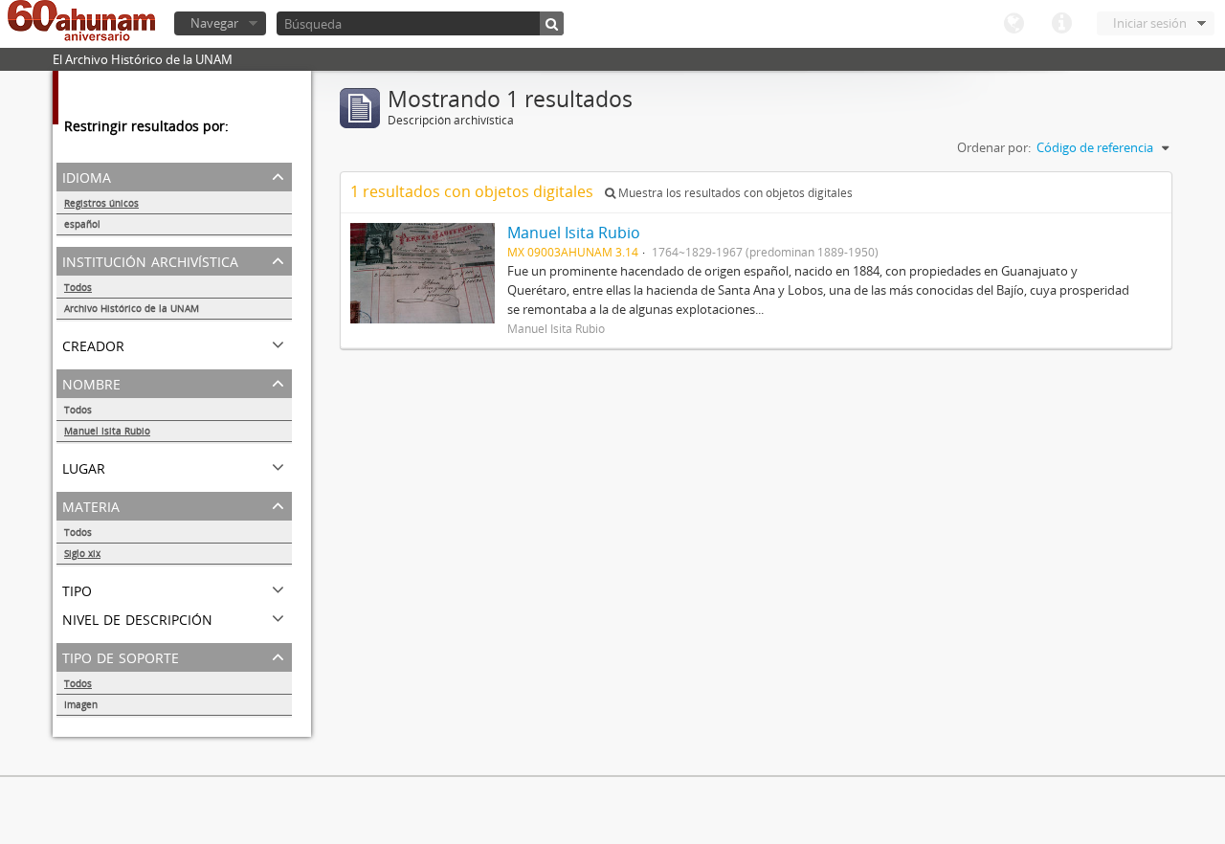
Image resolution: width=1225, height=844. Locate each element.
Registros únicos (101, 203)
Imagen (81, 704)
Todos (78, 287)
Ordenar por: (994, 147)
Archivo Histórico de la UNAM (131, 308)
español (82, 224)
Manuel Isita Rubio (107, 430)
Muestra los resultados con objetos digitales (734, 193)
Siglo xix (82, 553)
